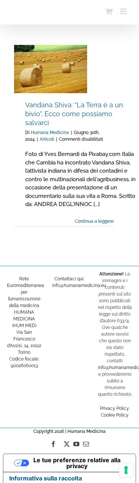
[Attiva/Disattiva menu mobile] (124, 11)
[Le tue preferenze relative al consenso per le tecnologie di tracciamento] (126, 470)
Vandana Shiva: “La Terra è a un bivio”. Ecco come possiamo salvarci (74, 114)
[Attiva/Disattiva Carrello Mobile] (109, 11)
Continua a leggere (94, 221)
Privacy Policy (114, 408)
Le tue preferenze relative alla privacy (76, 463)
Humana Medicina (50, 132)
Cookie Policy (115, 415)
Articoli (47, 139)
